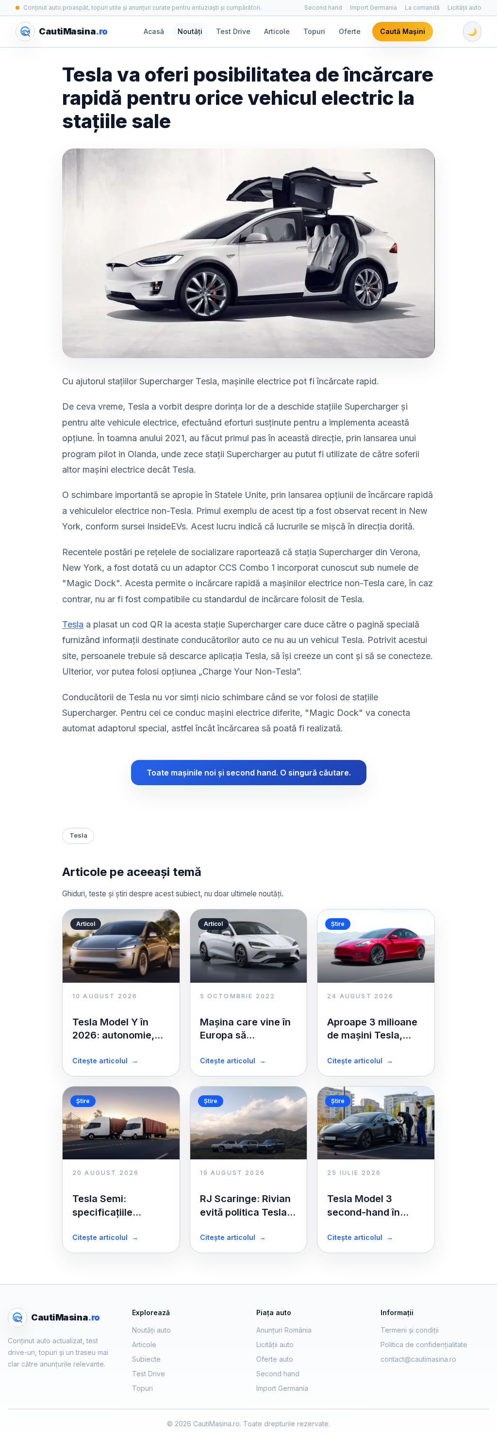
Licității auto (464, 7)
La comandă (422, 7)
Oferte (350, 31)
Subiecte (146, 1359)
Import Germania (373, 7)
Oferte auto (274, 1359)
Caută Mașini (402, 31)
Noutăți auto (151, 1330)
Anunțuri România (284, 1330)
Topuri (314, 31)
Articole (277, 31)
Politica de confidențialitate (424, 1344)
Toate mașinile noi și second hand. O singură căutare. (249, 772)
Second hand (323, 7)
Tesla (72, 624)
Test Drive (233, 31)
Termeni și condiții (410, 1330)
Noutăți (190, 31)
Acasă (154, 31)
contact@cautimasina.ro (418, 1359)
